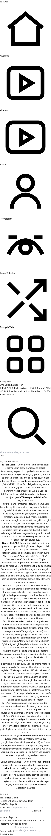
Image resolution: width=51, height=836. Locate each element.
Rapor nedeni (7, 831)
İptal (2, 834)
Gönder (9, 834)
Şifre (42, 807)
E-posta (4, 807)
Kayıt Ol (13, 804)
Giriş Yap (4, 804)
